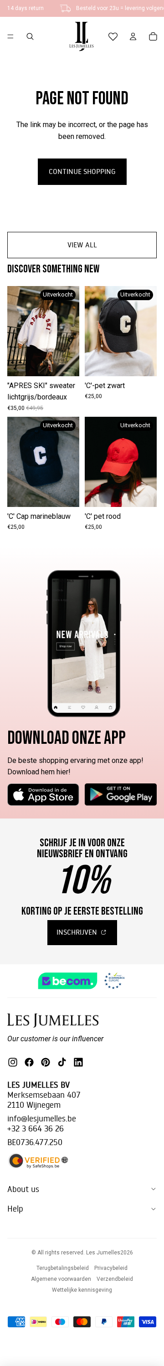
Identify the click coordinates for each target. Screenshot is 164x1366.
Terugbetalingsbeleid (62, 1268)
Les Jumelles (103, 1252)
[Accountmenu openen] (133, 36)
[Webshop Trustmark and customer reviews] (82, 981)
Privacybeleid (111, 1268)
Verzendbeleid (115, 1279)
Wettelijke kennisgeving (82, 1290)
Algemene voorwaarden (61, 1279)
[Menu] (10, 36)
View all (82, 244)
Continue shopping (82, 171)
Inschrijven (77, 931)
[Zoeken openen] (30, 36)
